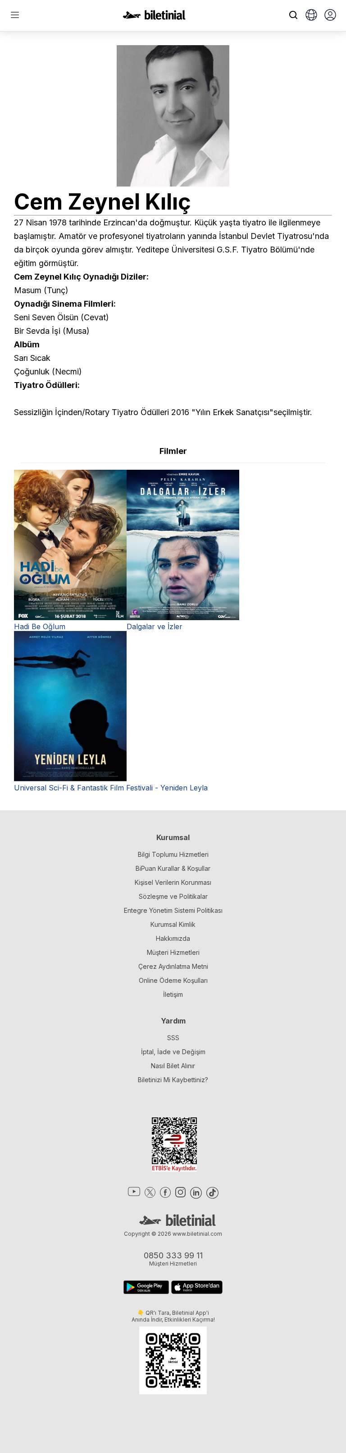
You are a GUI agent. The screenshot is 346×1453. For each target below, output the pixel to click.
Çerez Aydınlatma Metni (173, 966)
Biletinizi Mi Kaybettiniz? (173, 1080)
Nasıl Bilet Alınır (173, 1066)
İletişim (173, 994)
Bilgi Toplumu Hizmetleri (173, 854)
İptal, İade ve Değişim (173, 1052)
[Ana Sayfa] (154, 17)
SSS (173, 1038)
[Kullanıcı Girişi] (330, 16)
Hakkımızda (173, 938)
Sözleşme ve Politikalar (173, 896)
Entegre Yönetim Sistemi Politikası (173, 910)
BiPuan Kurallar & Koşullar (173, 868)
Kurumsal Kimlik (173, 924)
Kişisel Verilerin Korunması (173, 882)
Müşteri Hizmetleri (173, 952)
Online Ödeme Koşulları (173, 980)
